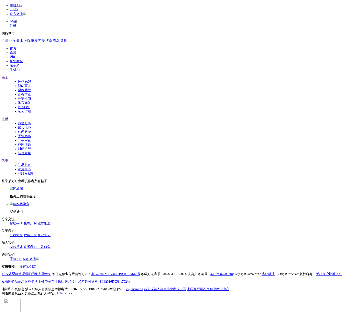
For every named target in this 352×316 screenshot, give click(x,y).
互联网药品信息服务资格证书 (23, 281)
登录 (13, 21)
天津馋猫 (24, 136)
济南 (49, 41)
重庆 (34, 41)
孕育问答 (24, 103)
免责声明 (30, 223)
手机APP (16, 5)
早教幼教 (24, 90)
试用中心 (24, 169)
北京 (12, 41)
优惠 (5, 160)
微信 (32, 259)
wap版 (14, 9)
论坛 (13, 52)
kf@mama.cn (134, 289)
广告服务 (44, 247)
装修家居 (24, 153)
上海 (27, 41)
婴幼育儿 (24, 85)
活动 (13, 57)
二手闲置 (24, 140)
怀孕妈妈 (24, 81)
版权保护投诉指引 (329, 274)
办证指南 (24, 98)
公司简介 (16, 235)
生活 (5, 119)
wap (26, 259)
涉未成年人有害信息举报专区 (165, 289)
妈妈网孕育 (21, 204)
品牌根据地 (26, 173)
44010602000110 (221, 274)
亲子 (5, 77)
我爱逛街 (24, 123)
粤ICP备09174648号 (126, 274)
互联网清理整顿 (39, 274)
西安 (41, 41)
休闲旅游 (24, 131)
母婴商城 (16, 61)
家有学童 (24, 94)
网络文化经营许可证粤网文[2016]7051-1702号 (97, 281)
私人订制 (24, 111)
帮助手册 (16, 223)
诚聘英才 (16, 247)
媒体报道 (44, 223)
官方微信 (16, 14)
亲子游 (15, 65)
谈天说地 (24, 127)
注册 (13, 25)
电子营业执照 (54, 281)
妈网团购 (24, 144)
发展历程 (30, 235)
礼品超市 (24, 165)
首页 (13, 48)
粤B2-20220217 (101, 274)
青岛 (56, 41)
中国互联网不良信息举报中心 (208, 289)
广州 (5, 41)
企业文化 (44, 235)
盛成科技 (268, 274)
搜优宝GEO (28, 266)
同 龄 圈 (24, 107)
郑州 (63, 41)
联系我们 (30, 247)
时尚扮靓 (24, 149)
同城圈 (18, 188)
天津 (19, 41)
